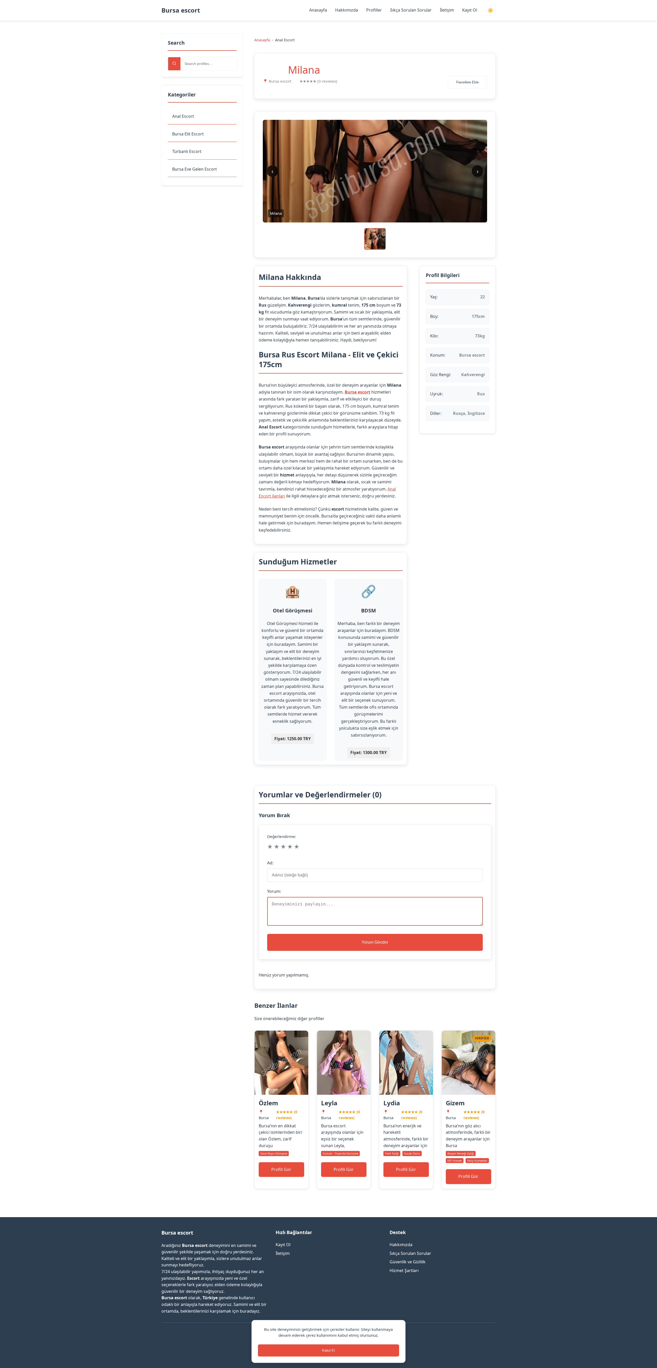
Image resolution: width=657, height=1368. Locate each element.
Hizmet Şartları (404, 1270)
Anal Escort (183, 116)
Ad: (270, 863)
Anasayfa (318, 10)
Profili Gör (281, 1169)
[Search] (174, 63)
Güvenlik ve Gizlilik (408, 1262)
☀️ (490, 10)
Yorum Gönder (375, 942)
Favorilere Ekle (467, 82)
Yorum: (274, 891)
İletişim (447, 10)
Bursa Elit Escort (188, 134)
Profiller (374, 10)
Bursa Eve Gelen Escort (194, 169)
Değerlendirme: (281, 836)
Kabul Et (328, 1350)
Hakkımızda (346, 10)
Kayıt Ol (469, 10)
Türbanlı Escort (186, 151)
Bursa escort (180, 10)
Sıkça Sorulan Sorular (411, 10)
